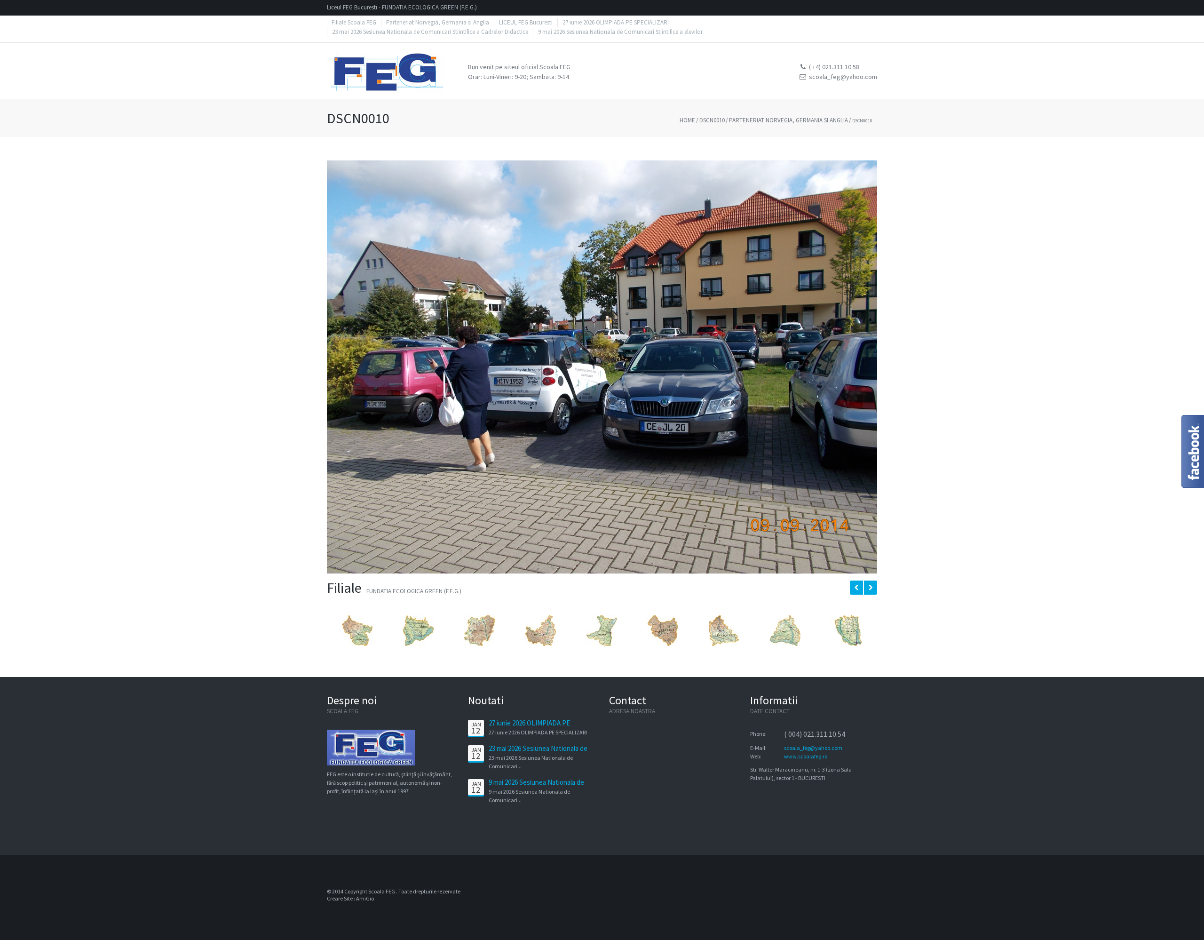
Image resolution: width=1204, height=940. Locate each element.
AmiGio (365, 898)
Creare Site (340, 898)
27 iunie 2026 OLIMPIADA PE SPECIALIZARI (529, 727)
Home (687, 120)
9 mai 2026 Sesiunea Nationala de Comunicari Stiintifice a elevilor (620, 32)
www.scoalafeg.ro (805, 756)
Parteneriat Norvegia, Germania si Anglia (788, 120)
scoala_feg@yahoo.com (813, 747)
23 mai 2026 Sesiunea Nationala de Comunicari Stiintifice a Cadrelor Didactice (430, 32)
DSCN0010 (712, 120)
